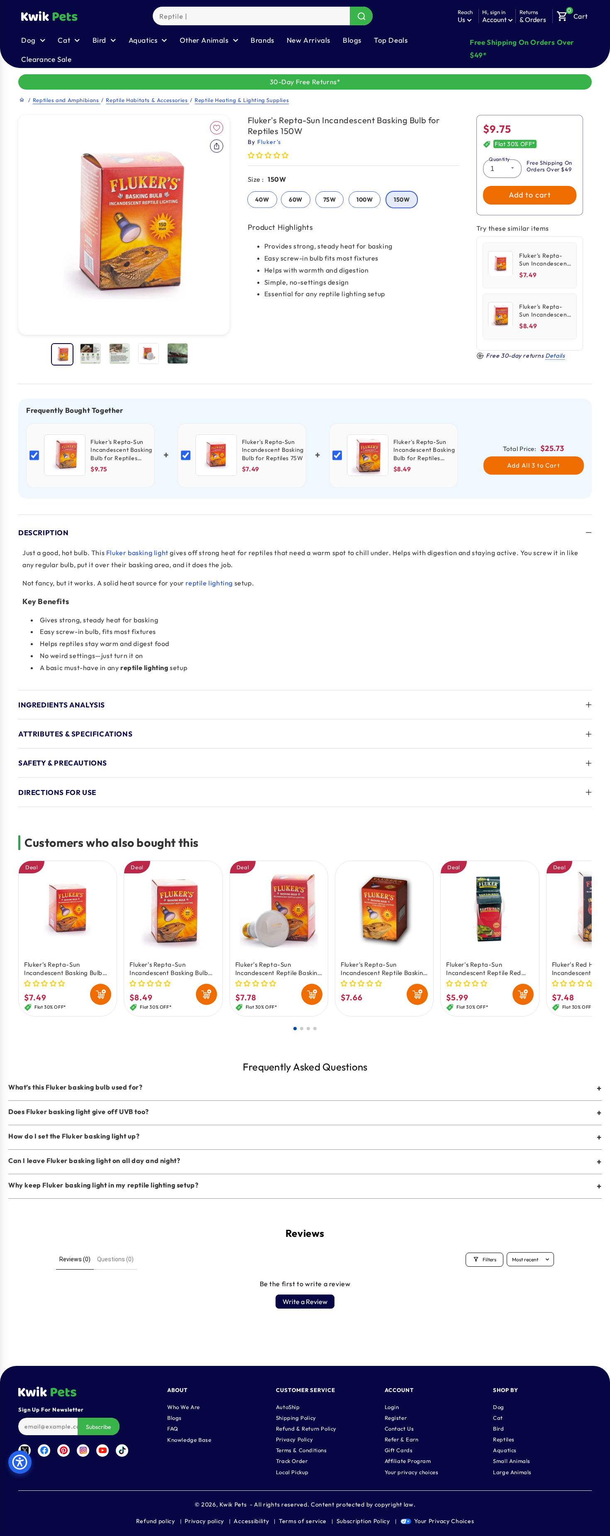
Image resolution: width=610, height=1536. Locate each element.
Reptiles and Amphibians (66, 100)
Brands (262, 40)
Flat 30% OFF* (515, 144)
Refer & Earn (402, 1439)
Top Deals (390, 40)
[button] (572, 14)
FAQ (172, 1428)
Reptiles (504, 1439)
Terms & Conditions (301, 1449)
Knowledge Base (189, 1439)
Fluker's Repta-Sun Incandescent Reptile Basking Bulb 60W (278, 969)
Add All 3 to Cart (533, 465)
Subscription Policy (363, 1521)
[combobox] (263, 16)
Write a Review (305, 1301)
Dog (498, 1406)
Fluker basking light (137, 553)
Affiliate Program (408, 1460)
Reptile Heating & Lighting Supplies (242, 100)
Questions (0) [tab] (115, 1259)
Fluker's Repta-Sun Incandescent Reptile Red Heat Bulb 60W (483, 969)
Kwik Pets (233, 1504)
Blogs (352, 40)
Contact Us (399, 1428)
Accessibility (251, 1521)
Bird (498, 1428)
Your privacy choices (412, 1471)
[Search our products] (361, 16)
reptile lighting (209, 583)
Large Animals (512, 1471)
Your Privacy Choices (444, 1521)
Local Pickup (292, 1471)
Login (392, 1406)
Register (396, 1417)
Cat (498, 1417)
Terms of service (303, 1521)
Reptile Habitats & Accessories (147, 100)
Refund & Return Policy (306, 1428)
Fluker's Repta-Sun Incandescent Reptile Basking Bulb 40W (384, 969)
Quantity (499, 159)
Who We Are (183, 1406)
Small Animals (511, 1460)
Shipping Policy (296, 1417)
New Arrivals (308, 40)
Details (555, 355)
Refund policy (155, 1521)
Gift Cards (399, 1449)
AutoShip (288, 1406)
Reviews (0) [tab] (74, 1259)
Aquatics (505, 1449)
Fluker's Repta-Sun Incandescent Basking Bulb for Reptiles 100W (168, 969)
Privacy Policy (294, 1439)
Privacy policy (204, 1521)
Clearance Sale (46, 59)
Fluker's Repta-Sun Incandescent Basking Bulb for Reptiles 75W (63, 969)
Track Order (292, 1460)
